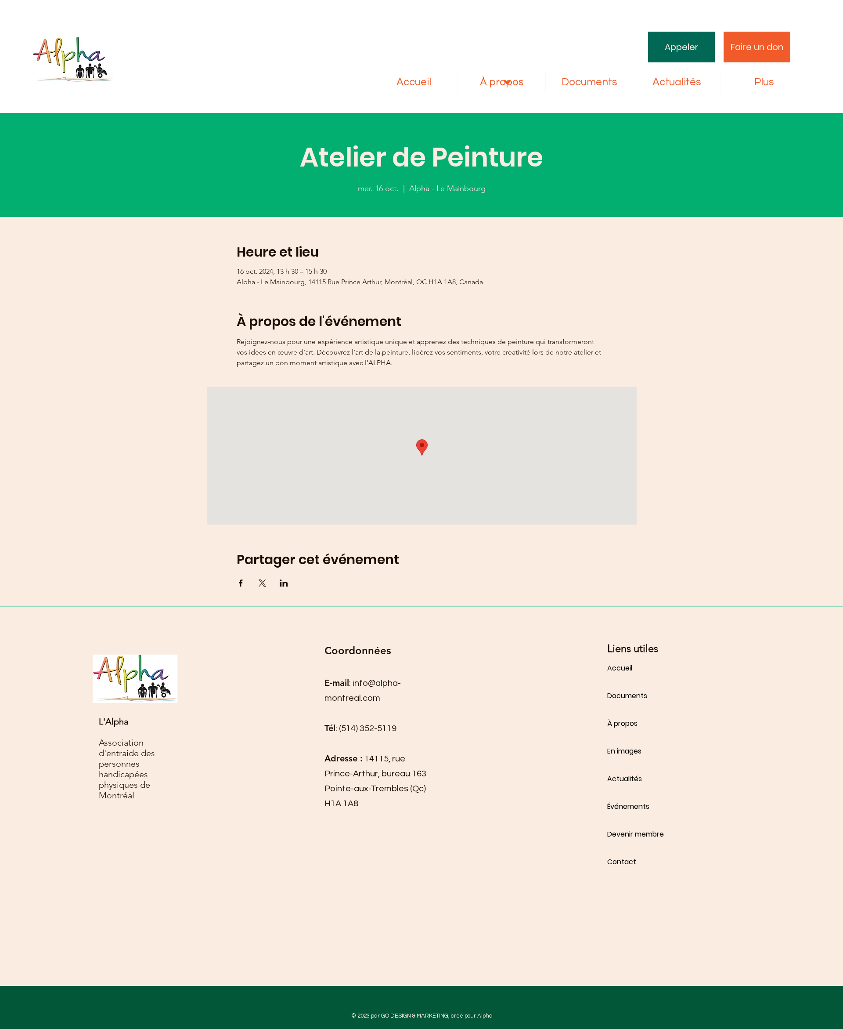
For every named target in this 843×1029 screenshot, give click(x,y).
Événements (628, 806)
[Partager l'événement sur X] (262, 583)
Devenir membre (635, 834)
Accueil (619, 668)
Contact (621, 862)
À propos (622, 723)
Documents (627, 696)
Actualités (624, 779)
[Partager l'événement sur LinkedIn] (284, 583)
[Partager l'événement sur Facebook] (241, 583)
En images (624, 751)
